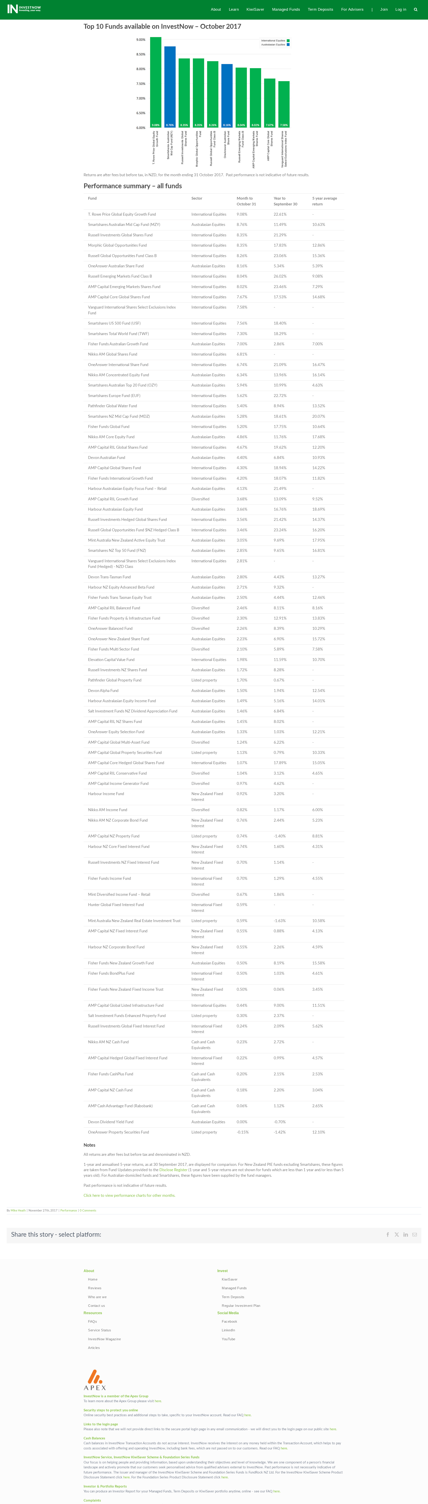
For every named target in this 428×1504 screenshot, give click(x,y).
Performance (68, 1210)
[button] (416, 9)
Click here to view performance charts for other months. (130, 1195)
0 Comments (88, 1210)
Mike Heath (18, 1210)
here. (158, 1401)
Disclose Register (173, 1170)
